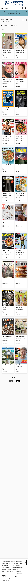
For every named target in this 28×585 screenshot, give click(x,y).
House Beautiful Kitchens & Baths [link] (20, 222)
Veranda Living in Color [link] (20, 307)
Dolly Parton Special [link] (7, 79)
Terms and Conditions (7, 563)
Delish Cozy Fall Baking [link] (20, 279)
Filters (3, 30)
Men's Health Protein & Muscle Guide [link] (20, 250)
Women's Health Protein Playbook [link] (20, 136)
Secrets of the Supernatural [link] (7, 193)
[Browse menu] (25, 8)
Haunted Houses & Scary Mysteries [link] (7, 279)
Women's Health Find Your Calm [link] (20, 50)
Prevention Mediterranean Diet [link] (7, 165)
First (11, 381)
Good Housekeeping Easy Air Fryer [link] (20, 193)
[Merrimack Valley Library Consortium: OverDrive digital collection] (14, 3)
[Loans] (22, 8)
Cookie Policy (5, 580)
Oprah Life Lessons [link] (7, 50)
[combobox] (10, 8)
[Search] (2, 8)
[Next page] (16, 378)
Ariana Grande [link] (19, 79)
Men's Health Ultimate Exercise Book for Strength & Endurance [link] (7, 136)
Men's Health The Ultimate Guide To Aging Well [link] (20, 365)
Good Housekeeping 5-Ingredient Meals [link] (7, 250)
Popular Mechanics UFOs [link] (20, 165)
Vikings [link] (4, 307)
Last (18, 381)
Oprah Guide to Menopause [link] (7, 222)
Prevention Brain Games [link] (7, 108)
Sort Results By (5, 25)
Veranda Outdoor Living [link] (20, 336)
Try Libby (6, 12)
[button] (23, 20)
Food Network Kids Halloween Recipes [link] (7, 336)
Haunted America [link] (20, 108)
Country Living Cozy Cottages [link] (7, 365)
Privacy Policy (19, 563)
